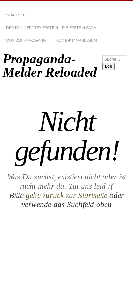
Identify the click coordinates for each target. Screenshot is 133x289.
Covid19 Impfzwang (26, 40)
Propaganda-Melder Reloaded (50, 65)
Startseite (17, 15)
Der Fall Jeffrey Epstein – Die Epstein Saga (51, 28)
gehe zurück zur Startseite (66, 195)
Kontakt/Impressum (76, 40)
